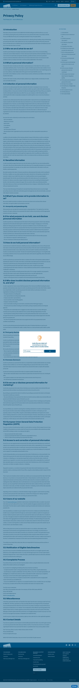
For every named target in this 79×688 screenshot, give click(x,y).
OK (49, 351)
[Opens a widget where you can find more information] (74, 686)
